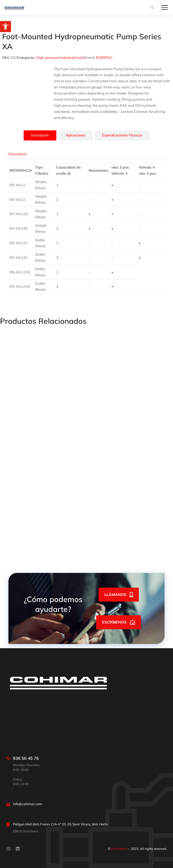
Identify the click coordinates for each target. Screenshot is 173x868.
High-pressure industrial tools (60, 57)
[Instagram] (8, 849)
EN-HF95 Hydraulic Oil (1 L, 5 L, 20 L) (119, 396)
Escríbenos (114, 622)
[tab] (40, 135)
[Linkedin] (18, 849)
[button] (5, 26)
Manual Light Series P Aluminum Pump (32, 396)
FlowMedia (119, 849)
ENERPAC (104, 57)
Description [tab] (17, 154)
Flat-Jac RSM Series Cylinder (113, 467)
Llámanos (115, 594)
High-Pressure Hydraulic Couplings (28, 467)
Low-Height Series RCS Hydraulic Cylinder (34, 539)
